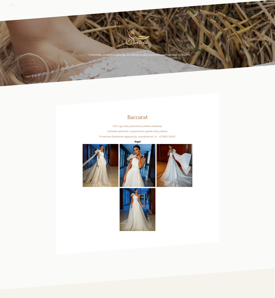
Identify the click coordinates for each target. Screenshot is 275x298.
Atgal (137, 141)
